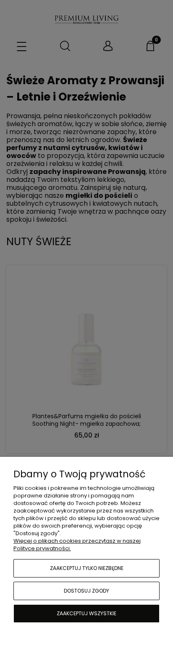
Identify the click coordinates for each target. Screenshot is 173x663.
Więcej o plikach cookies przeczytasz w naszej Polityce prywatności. (77, 544)
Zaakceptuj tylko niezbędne (86, 568)
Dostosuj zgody (86, 590)
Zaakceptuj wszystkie (86, 613)
